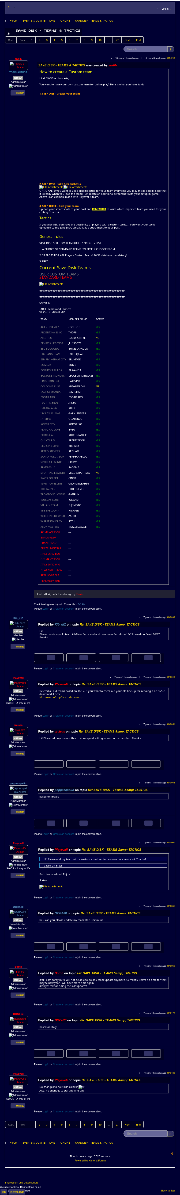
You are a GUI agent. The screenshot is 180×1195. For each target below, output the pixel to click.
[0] (51, 187)
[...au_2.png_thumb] (141, 1053)
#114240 (171, 58)
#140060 (171, 842)
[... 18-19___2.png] (109, 657)
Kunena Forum (97, 1160)
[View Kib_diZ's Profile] (18, 624)
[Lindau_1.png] (44, 1053)
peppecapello (18, 783)
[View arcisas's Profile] (18, 731)
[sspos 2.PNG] (109, 823)
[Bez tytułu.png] (49, 764)
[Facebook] (9, 1176)
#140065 (171, 906)
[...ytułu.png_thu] (81, 764)
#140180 (171, 1072)
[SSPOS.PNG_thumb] (76, 823)
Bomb (79, 594)
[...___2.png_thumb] (141, 657)
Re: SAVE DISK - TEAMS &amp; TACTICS (109, 624)
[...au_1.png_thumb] (76, 1053)
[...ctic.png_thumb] (141, 946)
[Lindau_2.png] (109, 1053)
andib (18, 59)
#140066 (171, 965)
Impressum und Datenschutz (21, 1182)
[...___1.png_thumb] (76, 657)
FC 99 (81, 604)
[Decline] (17, 1192)
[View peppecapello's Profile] (18, 789)
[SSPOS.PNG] (44, 823)
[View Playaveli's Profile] (18, 684)
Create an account (63, 608)
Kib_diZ (18, 618)
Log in (45, 608)
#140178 (171, 1013)
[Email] (35, 1176)
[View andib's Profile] (18, 65)
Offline (18, 78)
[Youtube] (26, 1176)
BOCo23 (18, 1014)
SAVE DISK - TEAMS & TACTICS (61, 65)
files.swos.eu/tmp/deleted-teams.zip (61, 697)
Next (127, 40)
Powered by (81, 1160)
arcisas (18, 725)
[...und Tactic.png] (109, 946)
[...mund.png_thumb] (76, 946)
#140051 (171, 724)
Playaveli (18, 678)
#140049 (171, 677)
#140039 (171, 617)
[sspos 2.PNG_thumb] (141, 823)
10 (100, 40)
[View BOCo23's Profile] (18, 1020)
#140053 (171, 782)
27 (117, 40)
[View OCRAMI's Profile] (18, 913)
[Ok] (3, 1192)
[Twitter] (18, 1176)
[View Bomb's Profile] (18, 973)
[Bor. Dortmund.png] (44, 946)
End (138, 40)
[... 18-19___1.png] (44, 657)
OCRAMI (18, 907)
